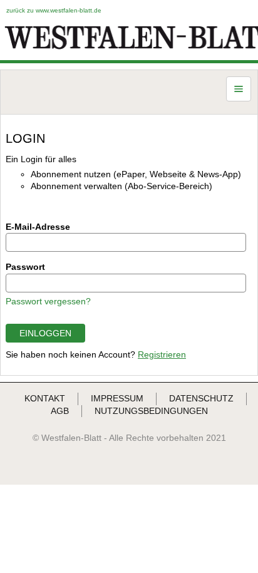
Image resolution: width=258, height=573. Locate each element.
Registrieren (162, 354)
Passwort (25, 267)
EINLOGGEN (45, 333)
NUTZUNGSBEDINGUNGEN (151, 411)
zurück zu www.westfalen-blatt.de (53, 10)
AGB (60, 411)
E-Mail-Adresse (38, 227)
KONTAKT (44, 398)
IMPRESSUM (117, 398)
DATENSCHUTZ (201, 398)
